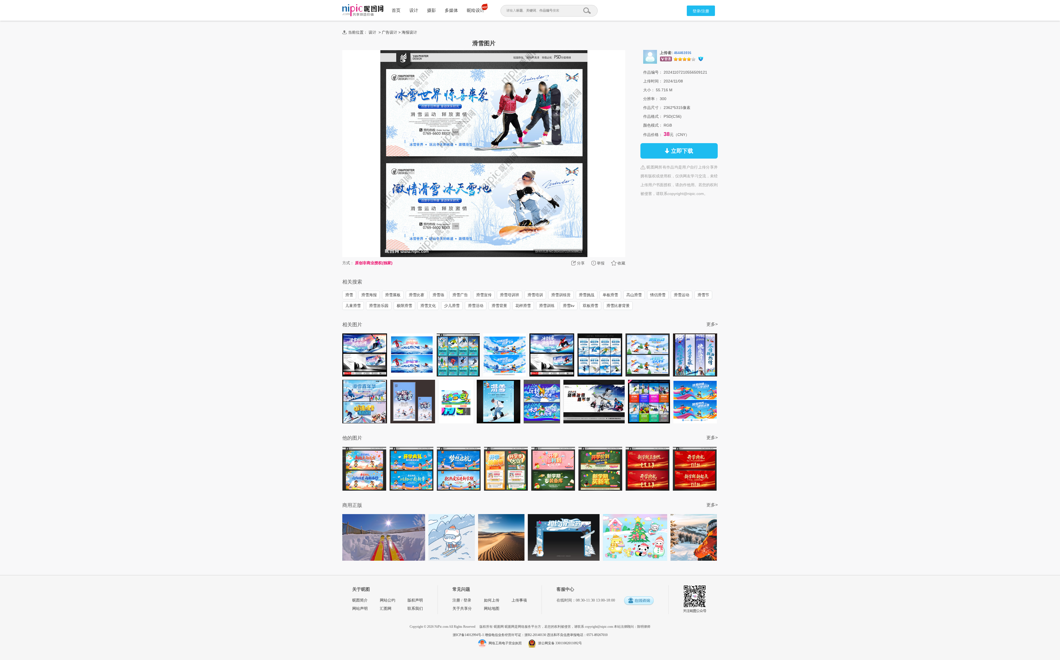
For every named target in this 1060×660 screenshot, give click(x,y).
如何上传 (491, 600)
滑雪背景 (499, 305)
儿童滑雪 (353, 305)
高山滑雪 (634, 295)
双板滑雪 (590, 305)
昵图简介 (360, 600)
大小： (649, 90)
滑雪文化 (428, 305)
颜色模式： (652, 125)
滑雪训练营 (561, 295)
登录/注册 (701, 11)
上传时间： (652, 81)
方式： (348, 263)
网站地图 (491, 608)
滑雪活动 (475, 305)
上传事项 (519, 600)
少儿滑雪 (452, 305)
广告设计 (389, 32)
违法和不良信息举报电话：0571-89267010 (577, 635)
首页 (396, 10)
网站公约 (387, 600)
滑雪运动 (681, 295)
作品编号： (652, 72)
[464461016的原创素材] (650, 56)
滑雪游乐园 (378, 305)
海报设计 (409, 32)
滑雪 (349, 295)
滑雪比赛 (416, 295)
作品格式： (652, 116)
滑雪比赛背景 (618, 305)
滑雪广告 (460, 295)
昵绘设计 (475, 10)
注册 (456, 600)
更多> (712, 324)
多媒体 (451, 10)
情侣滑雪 (658, 295)
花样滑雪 (523, 305)
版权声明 (415, 600)
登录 (467, 600)
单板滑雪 (610, 295)
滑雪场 (438, 295)
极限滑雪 (404, 305)
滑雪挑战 (586, 295)
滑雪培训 (535, 295)
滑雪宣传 (484, 295)
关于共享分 (462, 608)
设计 (413, 10)
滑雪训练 (547, 305)
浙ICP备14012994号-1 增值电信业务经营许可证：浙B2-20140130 (500, 635)
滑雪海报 (369, 295)
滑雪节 (703, 295)
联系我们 (415, 608)
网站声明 (360, 608)
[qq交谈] (639, 600)
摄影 (431, 10)
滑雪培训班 (509, 295)
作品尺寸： (652, 107)
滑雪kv (568, 305)
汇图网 (385, 608)
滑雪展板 (393, 295)
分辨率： (651, 99)
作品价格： (652, 134)
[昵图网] (362, 10)
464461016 (682, 53)
